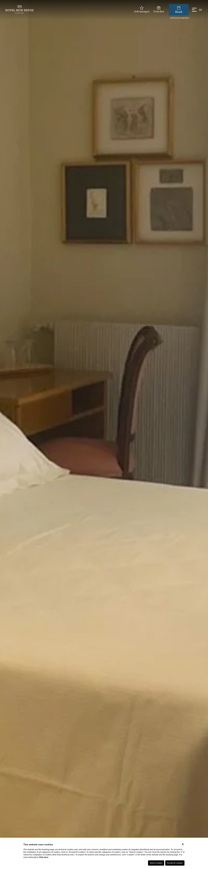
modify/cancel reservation (179, 17)
